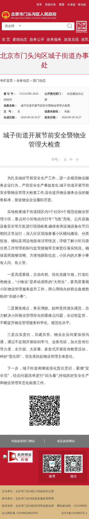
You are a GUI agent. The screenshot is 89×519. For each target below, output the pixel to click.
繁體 (61, 4)
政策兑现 (71, 39)
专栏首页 (6, 80)
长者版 (71, 4)
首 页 (6, 39)
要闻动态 (20, 39)
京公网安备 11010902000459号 (20, 513)
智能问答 (50, 4)
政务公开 (37, 39)
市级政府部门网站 (23, 441)
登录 (39, 4)
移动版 (82, 4)
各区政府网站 (66, 441)
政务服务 (54, 39)
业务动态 (22, 80)
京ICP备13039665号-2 (74, 513)
